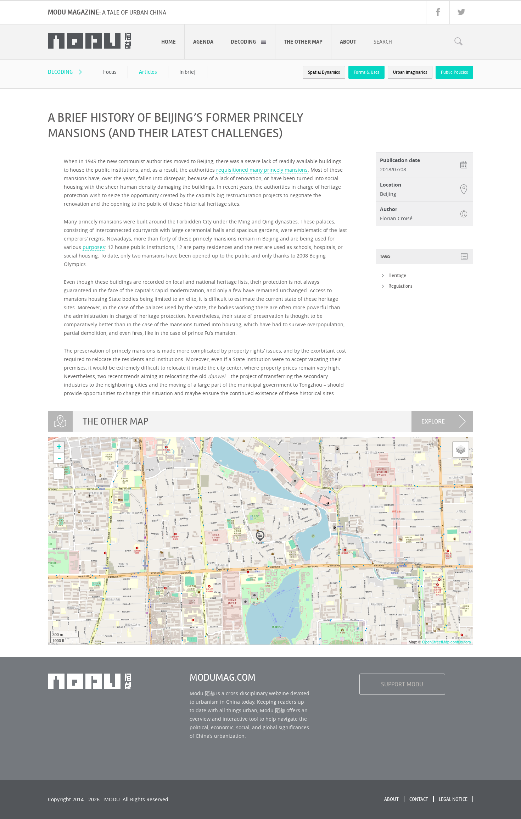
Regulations (400, 286)
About (391, 799)
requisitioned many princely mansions (262, 169)
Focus (110, 71)
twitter (461, 12)
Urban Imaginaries (410, 72)
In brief (187, 71)
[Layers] (461, 449)
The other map (303, 41)
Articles (148, 71)
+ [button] (59, 446)
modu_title (89, 40)
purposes (94, 247)
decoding (243, 41)
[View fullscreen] (59, 473)
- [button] (59, 458)
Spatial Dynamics (324, 72)
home (168, 41)
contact (418, 799)
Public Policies (454, 72)
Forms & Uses (366, 72)
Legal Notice (453, 799)
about (348, 41)
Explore (433, 421)
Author (388, 209)
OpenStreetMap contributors (446, 641)
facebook (438, 12)
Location (390, 185)
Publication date (400, 160)
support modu (402, 684)
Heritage (397, 275)
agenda (203, 41)
